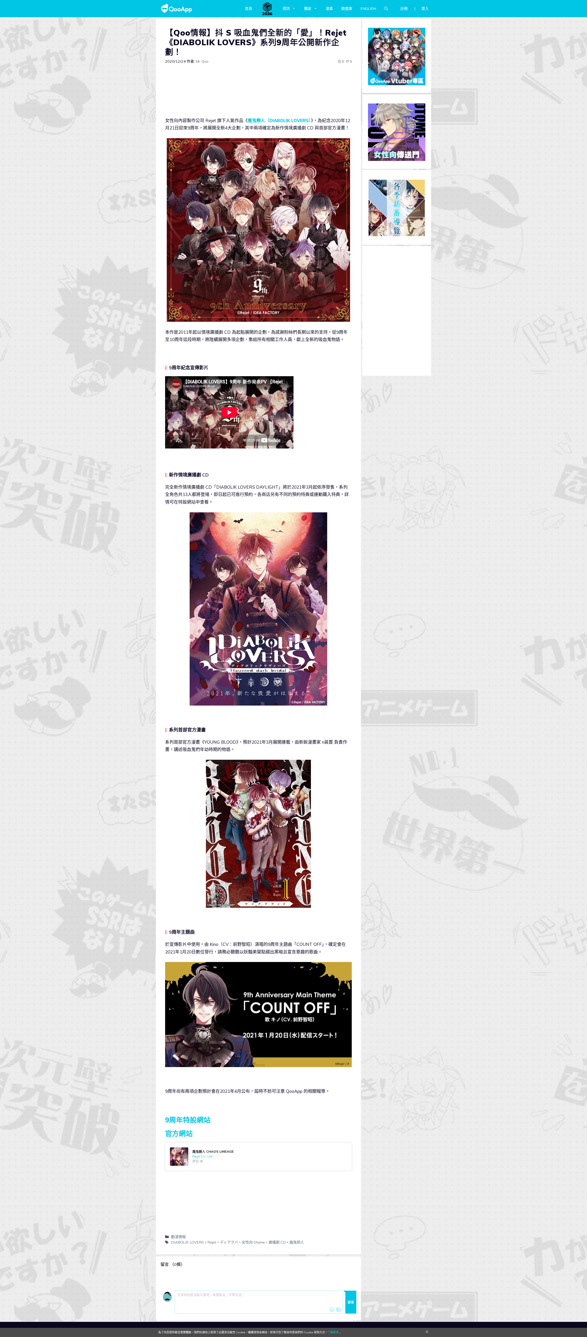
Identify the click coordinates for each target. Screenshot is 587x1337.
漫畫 (329, 8)
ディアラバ (229, 1242)
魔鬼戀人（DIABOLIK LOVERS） (279, 120)
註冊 (404, 8)
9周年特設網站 (187, 1120)
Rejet (212, 1242)
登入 (425, 8)
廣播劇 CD (277, 1242)
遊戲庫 (346, 8)
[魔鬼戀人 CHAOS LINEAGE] (258, 1156)
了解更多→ (334, 1332)
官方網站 (179, 1133)
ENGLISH (368, 8)
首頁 (248, 8)
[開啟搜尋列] (386, 8)
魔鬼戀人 (296, 1242)
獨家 (307, 8)
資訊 (286, 8)
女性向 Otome (253, 1242)
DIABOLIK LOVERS (187, 1242)
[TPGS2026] (267, 8)
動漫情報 (178, 1236)
